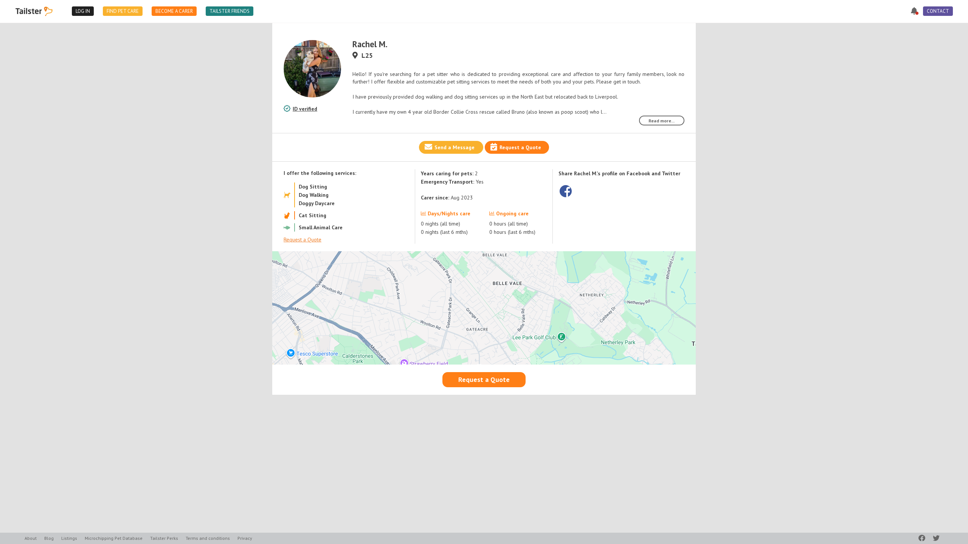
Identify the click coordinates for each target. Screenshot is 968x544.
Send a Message (454, 147)
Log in (83, 11)
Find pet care (123, 11)
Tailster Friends (229, 11)
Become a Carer (174, 11)
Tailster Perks (164, 538)
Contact (938, 11)
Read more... (661, 121)
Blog (49, 538)
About (31, 538)
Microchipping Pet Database (114, 538)
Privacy (244, 538)
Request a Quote (520, 147)
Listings (69, 538)
